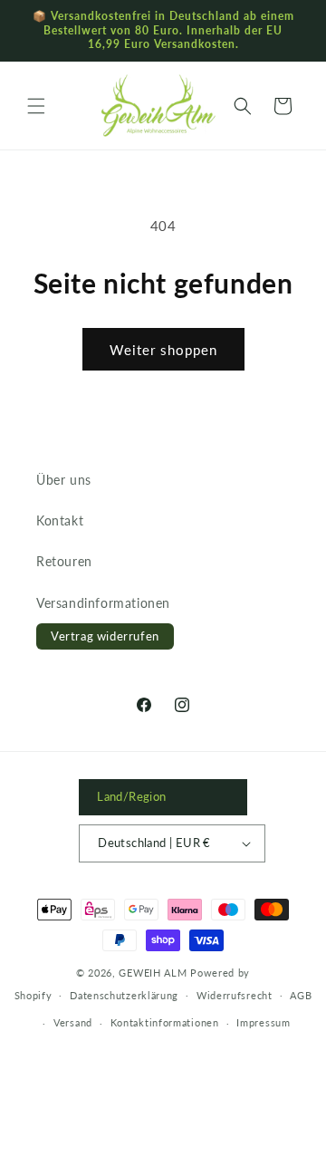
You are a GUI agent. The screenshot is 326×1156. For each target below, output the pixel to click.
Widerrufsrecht (235, 995)
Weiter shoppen (163, 350)
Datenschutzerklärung (124, 995)
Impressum (263, 1022)
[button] (36, 106)
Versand (72, 1022)
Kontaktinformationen (164, 1022)
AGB (301, 995)
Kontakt (59, 520)
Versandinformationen (103, 603)
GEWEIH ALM (153, 972)
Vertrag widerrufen (105, 636)
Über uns (63, 479)
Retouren (64, 561)
